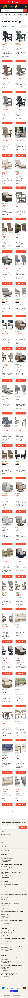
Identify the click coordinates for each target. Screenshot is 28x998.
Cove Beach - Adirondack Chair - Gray (7, 117)
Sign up (23, 827)
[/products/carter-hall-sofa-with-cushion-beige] (20, 618)
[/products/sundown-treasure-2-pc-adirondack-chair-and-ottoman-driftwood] (20, 132)
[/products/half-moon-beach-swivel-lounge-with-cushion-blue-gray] (7, 422)
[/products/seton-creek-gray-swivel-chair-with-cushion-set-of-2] (7, 585)
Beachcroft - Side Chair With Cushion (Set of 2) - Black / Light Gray (21, 471)
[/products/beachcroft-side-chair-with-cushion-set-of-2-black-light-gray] (20, 455)
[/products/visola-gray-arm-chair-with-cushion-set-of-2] (20, 197)
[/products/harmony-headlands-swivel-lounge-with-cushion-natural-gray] (20, 487)
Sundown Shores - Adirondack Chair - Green (21, 52)
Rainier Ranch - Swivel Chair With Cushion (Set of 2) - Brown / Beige (21, 602)
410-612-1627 (5, 917)
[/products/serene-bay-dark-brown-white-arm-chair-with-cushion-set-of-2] (20, 749)
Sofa (2, 14)
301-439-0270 (5, 950)
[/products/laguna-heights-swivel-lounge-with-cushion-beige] (20, 325)
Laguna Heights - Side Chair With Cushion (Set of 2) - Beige (7, 244)
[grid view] (22, 26)
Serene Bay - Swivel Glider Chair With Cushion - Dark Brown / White (7, 699)
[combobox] (12, 10)
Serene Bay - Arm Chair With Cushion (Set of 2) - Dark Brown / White (21, 765)
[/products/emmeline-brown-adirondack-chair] (7, 70)
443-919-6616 (5, 861)
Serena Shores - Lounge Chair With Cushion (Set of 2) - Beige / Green (7, 569)
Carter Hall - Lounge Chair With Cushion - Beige (7, 180)
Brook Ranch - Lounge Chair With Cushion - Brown (7, 213)
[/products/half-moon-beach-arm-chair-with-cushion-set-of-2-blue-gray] (20, 390)
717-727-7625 (5, 979)
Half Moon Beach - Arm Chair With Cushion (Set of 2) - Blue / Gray (21, 406)
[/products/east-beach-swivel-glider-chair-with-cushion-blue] (20, 553)
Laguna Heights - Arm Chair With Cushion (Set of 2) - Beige (7, 471)
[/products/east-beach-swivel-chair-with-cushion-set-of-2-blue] (7, 650)
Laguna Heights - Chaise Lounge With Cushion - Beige (20, 181)
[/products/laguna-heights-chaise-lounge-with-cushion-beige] (20, 164)
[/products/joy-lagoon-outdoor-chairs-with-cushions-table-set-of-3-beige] (7, 715)
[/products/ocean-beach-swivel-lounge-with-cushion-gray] (7, 293)
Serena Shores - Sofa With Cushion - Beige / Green (21, 698)
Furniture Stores (5, 17)
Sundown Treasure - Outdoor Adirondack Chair (7, 55)
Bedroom (7, 14)
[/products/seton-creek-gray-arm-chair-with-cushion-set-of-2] (20, 293)
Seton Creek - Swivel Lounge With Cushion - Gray (6, 503)
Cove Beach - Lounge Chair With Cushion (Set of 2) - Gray (21, 798)
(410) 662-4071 (5, 877)
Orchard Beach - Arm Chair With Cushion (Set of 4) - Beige (21, 731)
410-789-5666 (5, 935)
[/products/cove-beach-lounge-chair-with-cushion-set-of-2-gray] (20, 781)
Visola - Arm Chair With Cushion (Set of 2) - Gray (20, 213)
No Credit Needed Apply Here (5, 6)
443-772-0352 (5, 901)
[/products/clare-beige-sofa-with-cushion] (7, 781)
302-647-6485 (5, 962)
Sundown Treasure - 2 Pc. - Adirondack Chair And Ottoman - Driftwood (21, 148)
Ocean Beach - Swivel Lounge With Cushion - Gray (6, 309)
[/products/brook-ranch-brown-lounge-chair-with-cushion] (7, 197)
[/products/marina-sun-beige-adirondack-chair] (7, 132)
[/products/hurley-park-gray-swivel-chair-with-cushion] (7, 521)
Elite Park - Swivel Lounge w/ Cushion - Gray (7, 276)
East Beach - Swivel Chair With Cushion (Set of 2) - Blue (7, 666)
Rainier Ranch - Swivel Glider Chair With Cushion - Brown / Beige (7, 634)
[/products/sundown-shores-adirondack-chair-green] (20, 36)
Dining (13, 14)
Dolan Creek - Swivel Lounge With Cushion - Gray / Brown (20, 374)
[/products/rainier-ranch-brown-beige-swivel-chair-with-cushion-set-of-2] (20, 585)
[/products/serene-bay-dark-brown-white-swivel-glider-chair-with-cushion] (7, 683)
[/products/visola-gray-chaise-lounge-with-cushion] (7, 390)
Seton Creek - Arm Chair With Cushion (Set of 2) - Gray (21, 308)
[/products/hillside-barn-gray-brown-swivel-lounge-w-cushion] (20, 521)
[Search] (25, 10)
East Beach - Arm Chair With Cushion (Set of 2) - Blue (7, 341)
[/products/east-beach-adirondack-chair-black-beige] (20, 101)
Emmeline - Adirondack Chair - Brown (7, 86)
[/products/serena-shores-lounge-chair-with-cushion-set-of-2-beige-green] (7, 553)
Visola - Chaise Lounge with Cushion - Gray (6, 406)
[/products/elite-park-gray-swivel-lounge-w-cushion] (7, 260)
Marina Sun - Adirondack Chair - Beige (7, 148)
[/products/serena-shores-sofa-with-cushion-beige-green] (20, 683)
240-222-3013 (5, 886)
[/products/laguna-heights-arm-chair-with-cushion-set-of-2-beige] (7, 455)
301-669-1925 (5, 943)
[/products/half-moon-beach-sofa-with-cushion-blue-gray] (7, 749)
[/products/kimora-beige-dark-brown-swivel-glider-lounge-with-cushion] (20, 650)
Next (16, 811)
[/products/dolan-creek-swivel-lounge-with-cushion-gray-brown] (20, 357)
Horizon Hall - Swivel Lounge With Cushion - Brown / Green (20, 244)
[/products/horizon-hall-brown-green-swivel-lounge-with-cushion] (20, 228)
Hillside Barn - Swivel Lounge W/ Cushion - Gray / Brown (20, 537)
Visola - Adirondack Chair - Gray (21, 85)
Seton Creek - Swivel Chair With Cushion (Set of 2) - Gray (7, 602)
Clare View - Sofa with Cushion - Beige (6, 797)
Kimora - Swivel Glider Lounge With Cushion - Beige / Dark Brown (21, 667)
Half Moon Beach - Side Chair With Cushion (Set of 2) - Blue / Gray (21, 277)
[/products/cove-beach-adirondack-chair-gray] (7, 101)
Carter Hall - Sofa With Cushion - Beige (20, 634)
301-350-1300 (5, 869)
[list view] (25, 26)
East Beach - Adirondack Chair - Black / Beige (21, 117)
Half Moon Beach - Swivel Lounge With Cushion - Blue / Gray (7, 439)
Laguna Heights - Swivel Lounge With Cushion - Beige (20, 341)
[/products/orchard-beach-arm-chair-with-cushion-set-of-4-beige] (20, 715)
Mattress (19, 14)
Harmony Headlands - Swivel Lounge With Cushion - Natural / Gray (21, 504)
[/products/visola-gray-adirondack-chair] (20, 70)
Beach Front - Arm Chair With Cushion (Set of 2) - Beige (7, 373)
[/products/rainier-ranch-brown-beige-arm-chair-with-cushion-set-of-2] (20, 422)
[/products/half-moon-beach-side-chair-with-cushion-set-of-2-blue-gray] (20, 260)
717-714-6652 (5, 970)
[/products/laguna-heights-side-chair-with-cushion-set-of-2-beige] (7, 228)
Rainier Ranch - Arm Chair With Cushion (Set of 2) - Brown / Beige (21, 439)
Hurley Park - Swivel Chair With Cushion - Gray (6, 536)
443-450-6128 (5, 923)
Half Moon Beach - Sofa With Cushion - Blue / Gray (7, 765)
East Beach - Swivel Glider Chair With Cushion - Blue (21, 569)
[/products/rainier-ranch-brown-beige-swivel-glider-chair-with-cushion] (7, 618)
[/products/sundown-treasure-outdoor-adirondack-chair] (7, 36)
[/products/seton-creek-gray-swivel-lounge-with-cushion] (7, 487)
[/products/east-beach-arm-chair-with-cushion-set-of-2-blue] (7, 325)
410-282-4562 (5, 908)
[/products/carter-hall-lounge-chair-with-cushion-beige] (7, 164)
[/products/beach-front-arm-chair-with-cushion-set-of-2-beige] (7, 357)
